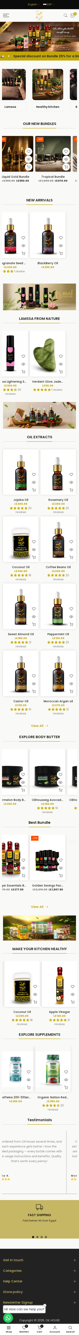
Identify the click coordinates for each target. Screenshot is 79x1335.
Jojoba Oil (20, 500)
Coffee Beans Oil (58, 567)
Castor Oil (20, 701)
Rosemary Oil (58, 500)
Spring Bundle (62, 177)
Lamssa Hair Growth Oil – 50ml (36, 381)
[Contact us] (8, 1318)
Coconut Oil (21, 567)
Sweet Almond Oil (21, 634)
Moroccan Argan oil (58, 701)
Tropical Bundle (25, 177)
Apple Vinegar (58, 1012)
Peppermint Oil (58, 634)
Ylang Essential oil (29, 263)
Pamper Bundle (67, 885)
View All (37, 725)
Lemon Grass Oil (67, 263)
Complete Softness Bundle (33, 885)
